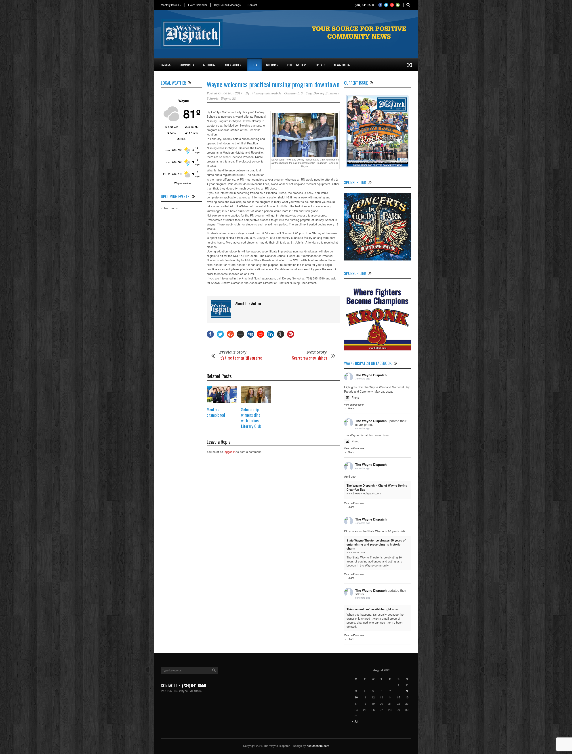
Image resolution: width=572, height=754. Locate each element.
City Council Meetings (227, 5)
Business (164, 64)
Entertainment (233, 64)
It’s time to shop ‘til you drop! (241, 358)
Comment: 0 (293, 93)
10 (356, 697)
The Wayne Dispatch (371, 375)
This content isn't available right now (372, 609)
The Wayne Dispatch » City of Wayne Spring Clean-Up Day (377, 487)
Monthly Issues (171, 5)
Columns (272, 64)
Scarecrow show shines (309, 358)
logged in (230, 452)
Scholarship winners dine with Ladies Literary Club (251, 417)
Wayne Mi (228, 98)
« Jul (355, 721)
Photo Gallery (297, 64)
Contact (252, 5)
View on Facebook (354, 404)
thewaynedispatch (266, 93)
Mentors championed (216, 412)
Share (351, 408)
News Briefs (342, 64)
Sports (320, 64)
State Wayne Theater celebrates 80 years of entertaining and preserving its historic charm (376, 544)
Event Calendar (197, 5)
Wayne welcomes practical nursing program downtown (273, 84)
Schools (209, 64)
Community (186, 64)
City (254, 64)
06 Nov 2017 (232, 93)
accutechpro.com (318, 746)
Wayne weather (182, 183)
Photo (355, 397)
